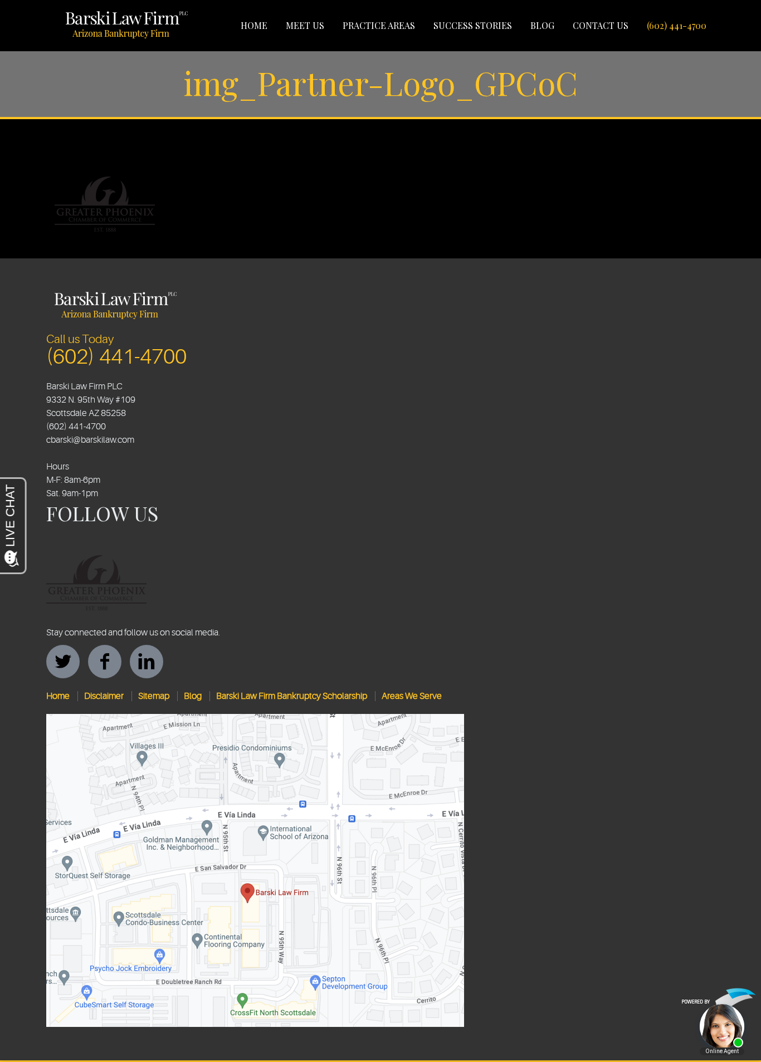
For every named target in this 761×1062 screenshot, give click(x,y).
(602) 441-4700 (676, 25)
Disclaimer (104, 696)
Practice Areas (379, 25)
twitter (63, 661)
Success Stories (472, 25)
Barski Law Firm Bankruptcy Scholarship (291, 696)
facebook (104, 661)
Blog (542, 25)
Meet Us (305, 25)
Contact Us (600, 25)
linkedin (146, 661)
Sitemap (153, 696)
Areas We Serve (412, 696)
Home (254, 25)
